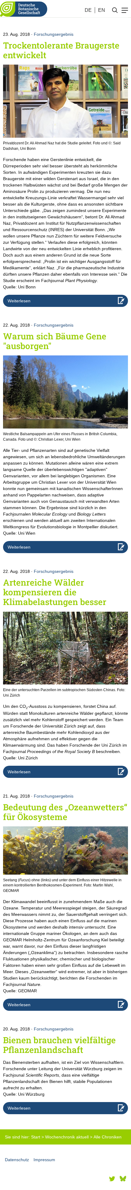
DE (88, 10)
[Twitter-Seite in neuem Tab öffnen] (112, 1178)
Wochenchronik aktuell (67, 1137)
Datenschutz (17, 1159)
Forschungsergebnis (53, 34)
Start (35, 1137)
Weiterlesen (19, 300)
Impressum (44, 1159)
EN (101, 10)
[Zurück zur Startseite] (23, 9)
